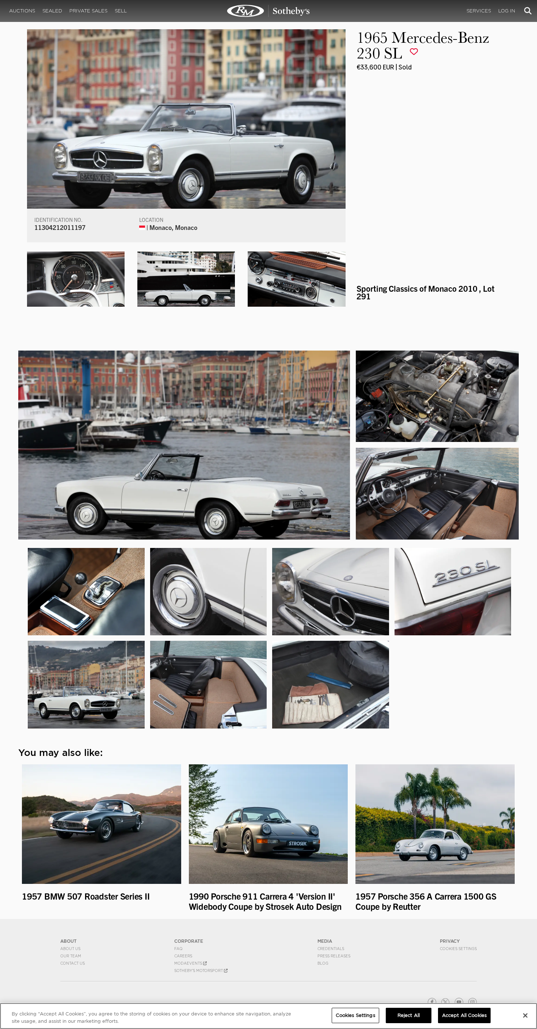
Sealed (52, 11)
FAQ (178, 948)
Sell (121, 11)
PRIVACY (450, 941)
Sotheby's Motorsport (199, 970)
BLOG (322, 963)
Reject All (408, 1015)
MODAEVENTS (188, 963)
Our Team (70, 956)
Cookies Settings (458, 948)
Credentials (330, 948)
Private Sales (88, 11)
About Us (70, 948)
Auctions (22, 11)
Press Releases (333, 956)
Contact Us (72, 963)
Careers (183, 956)
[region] (268, 1016)
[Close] (525, 1015)
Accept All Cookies (464, 1015)
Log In (506, 11)
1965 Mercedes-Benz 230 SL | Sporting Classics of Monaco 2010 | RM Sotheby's (268, 11)
